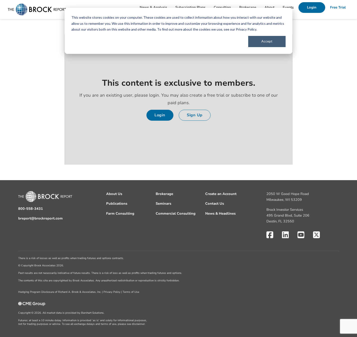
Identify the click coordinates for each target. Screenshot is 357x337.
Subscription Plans (190, 7)
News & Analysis (153, 7)
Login (311, 7)
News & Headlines (220, 213)
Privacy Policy (246, 29)
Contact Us (214, 203)
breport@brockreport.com (40, 218)
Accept (266, 41)
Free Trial (338, 7)
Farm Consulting (120, 213)
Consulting (222, 7)
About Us (114, 194)
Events (288, 7)
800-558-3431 (30, 208)
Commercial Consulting (176, 213)
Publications (116, 203)
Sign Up (195, 115)
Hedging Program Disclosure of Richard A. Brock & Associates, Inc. (59, 292)
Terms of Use (131, 292)
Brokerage (247, 7)
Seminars (163, 203)
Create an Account (221, 194)
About (269, 7)
